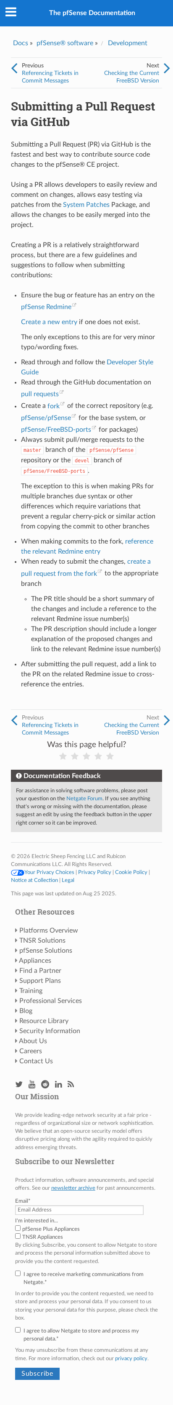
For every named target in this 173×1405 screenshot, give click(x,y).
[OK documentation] (86, 756)
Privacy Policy (94, 872)
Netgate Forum (84, 798)
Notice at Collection (34, 880)
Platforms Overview (48, 930)
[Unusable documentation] (63, 756)
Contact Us (36, 1061)
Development (127, 43)
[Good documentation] (98, 756)
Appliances (35, 960)
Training (30, 990)
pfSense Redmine (46, 307)
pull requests (40, 394)
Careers (30, 1051)
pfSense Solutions (45, 950)
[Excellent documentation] (110, 756)
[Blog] (71, 1085)
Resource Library (43, 1021)
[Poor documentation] (75, 756)
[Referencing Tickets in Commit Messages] (14, 69)
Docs (20, 43)
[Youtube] (32, 1085)
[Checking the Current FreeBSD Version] (167, 69)
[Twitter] (19, 1085)
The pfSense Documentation (92, 13)
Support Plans (40, 980)
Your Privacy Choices (49, 872)
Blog (25, 1011)
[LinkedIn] (58, 1085)
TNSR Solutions (42, 940)
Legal (68, 880)
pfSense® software (65, 43)
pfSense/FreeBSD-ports (56, 429)
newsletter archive (73, 1188)
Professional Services (50, 1001)
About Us (33, 1041)
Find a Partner (40, 970)
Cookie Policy (131, 872)
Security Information (49, 1031)
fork (53, 406)
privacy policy (131, 1358)
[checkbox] (86, 1233)
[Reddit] (45, 1085)
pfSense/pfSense (46, 418)
